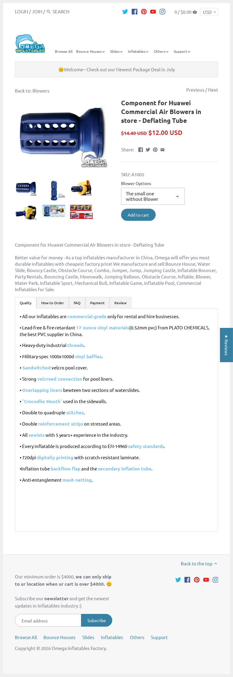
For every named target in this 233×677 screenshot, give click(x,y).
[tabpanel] (116, 420)
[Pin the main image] (155, 149)
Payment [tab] (97, 302)
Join (37, 11)
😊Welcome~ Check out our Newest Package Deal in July (116, 69)
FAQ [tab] (77, 302)
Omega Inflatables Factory (79, 648)
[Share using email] (162, 149)
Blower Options (136, 183)
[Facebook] (134, 11)
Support (159, 637)
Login (21, 11)
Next (213, 90)
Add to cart (138, 214)
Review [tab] (120, 302)
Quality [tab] (26, 302)
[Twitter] (125, 11)
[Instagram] (162, 11)
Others (137, 637)
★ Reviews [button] (226, 345)
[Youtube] (153, 11)
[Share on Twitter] (148, 149)
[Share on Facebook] (140, 149)
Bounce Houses (59, 637)
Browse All (26, 637)
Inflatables (112, 637)
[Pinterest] (144, 11)
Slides (88, 637)
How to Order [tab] (52, 302)
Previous (195, 90)
